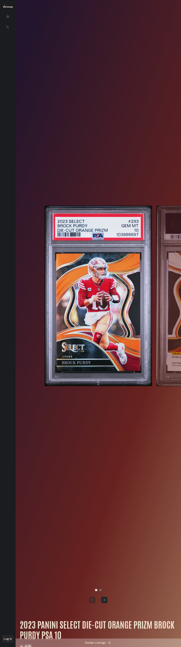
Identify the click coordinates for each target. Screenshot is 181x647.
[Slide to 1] (96, 590)
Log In (8, 639)
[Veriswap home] (8, 6)
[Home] (8, 16)
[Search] (8, 27)
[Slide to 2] (100, 590)
